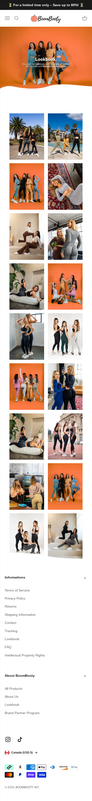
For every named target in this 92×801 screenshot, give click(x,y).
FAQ (8, 647)
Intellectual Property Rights (25, 655)
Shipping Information (20, 615)
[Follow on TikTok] (20, 739)
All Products (13, 688)
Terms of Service (17, 590)
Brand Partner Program (22, 713)
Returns (11, 606)
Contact (10, 623)
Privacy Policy (15, 598)
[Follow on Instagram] (8, 739)
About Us (11, 696)
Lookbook (12, 639)
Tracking (11, 631)
